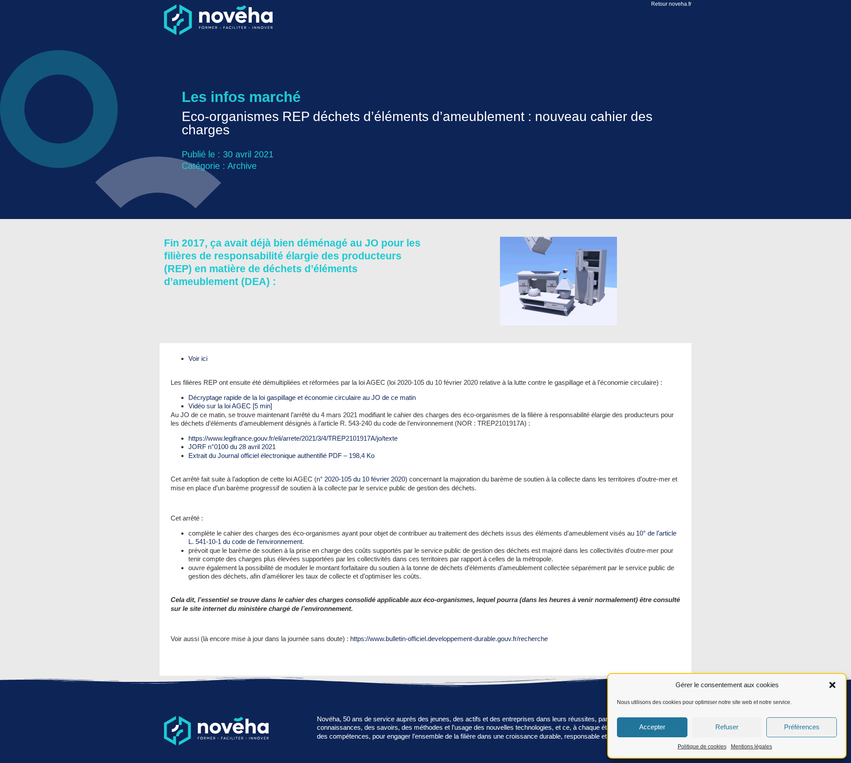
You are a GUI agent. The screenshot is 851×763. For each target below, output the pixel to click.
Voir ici (197, 358)
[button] (832, 685)
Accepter (652, 727)
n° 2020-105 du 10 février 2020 (360, 479)
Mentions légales (751, 746)
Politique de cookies (702, 746)
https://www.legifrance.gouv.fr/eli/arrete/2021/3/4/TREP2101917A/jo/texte (293, 438)
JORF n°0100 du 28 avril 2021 (232, 446)
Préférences (802, 727)
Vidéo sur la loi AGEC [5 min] (230, 406)
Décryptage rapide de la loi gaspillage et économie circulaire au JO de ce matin (302, 397)
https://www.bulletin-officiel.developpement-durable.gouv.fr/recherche (449, 638)
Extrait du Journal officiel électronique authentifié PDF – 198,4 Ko (281, 455)
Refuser (726, 727)
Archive (242, 166)
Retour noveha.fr (671, 4)
